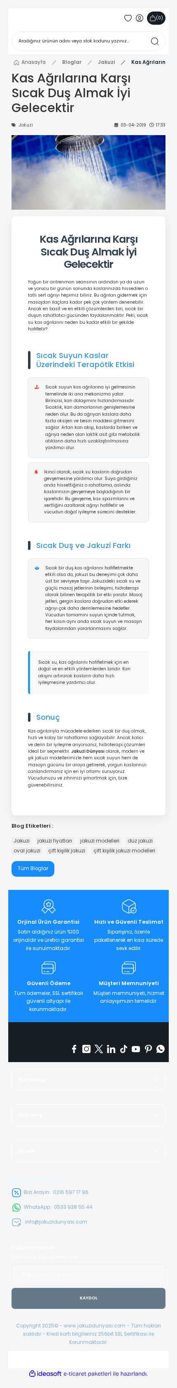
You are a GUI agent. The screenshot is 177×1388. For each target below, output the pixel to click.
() (159, 18)
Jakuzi (22, 840)
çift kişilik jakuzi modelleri (124, 850)
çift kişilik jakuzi (66, 850)
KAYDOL (89, 1298)
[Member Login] (139, 18)
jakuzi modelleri (99, 840)
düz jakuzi (140, 840)
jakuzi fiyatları (54, 840)
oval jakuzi (27, 850)
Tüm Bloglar (33, 868)
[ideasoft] (45, 1374)
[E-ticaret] (87, 1374)
